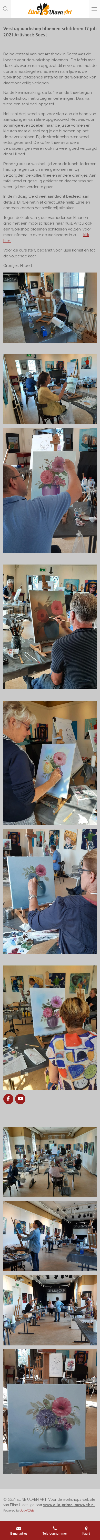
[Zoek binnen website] (5, 9)
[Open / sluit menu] (94, 9)
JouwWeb (27, 1510)
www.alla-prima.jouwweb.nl (69, 1505)
